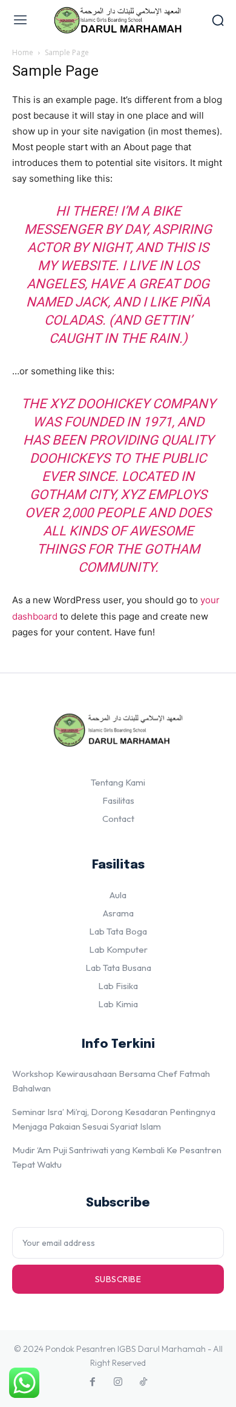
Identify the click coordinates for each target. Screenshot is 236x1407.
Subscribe (118, 1279)
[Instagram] (118, 1382)
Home (22, 52)
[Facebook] (92, 1382)
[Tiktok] (143, 1382)
